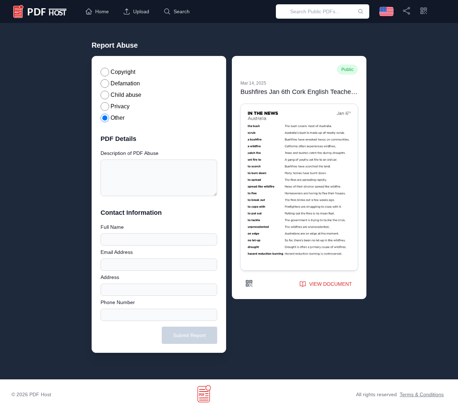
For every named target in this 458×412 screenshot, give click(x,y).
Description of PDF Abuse (130, 153)
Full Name (112, 227)
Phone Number (118, 302)
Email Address (117, 252)
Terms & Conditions (422, 394)
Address (110, 277)
